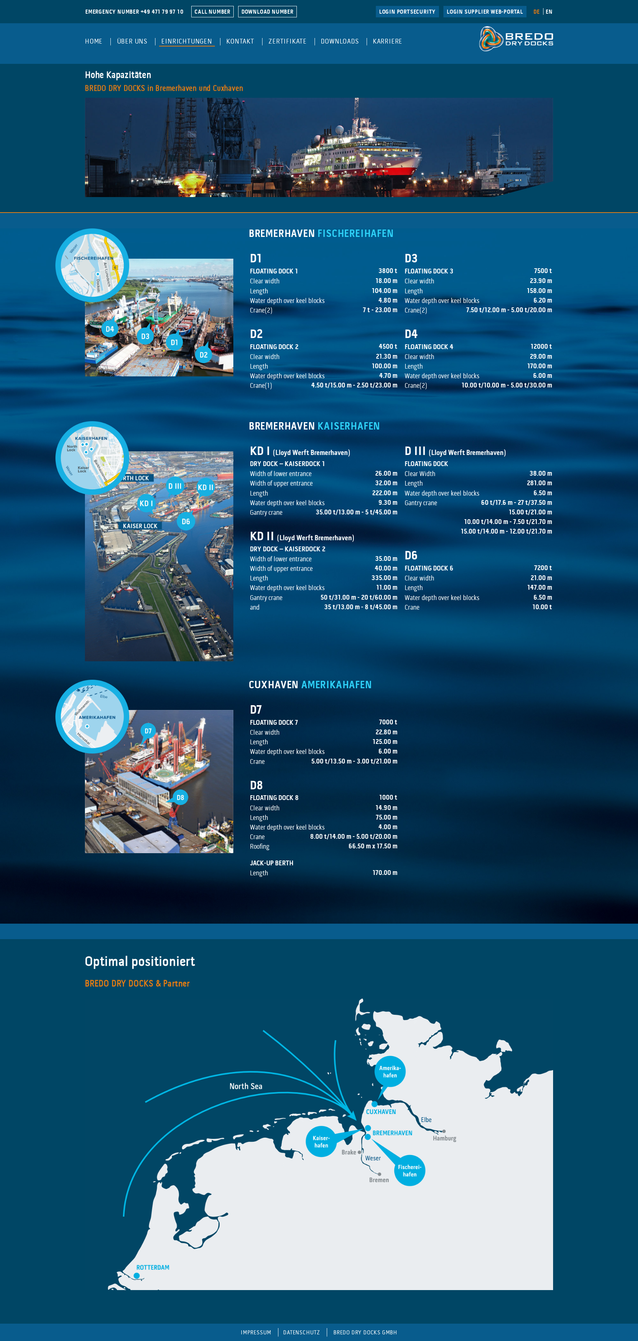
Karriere (387, 41)
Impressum (256, 1333)
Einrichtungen (186, 41)
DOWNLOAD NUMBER (267, 12)
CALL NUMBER (212, 12)
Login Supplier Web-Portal (485, 12)
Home (94, 41)
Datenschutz (301, 1333)
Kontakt (240, 41)
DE (537, 12)
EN (549, 12)
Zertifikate (287, 41)
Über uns (132, 41)
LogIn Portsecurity (407, 12)
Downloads (340, 41)
